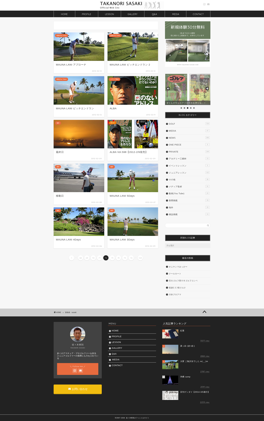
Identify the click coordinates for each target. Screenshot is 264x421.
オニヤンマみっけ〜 (178, 267)
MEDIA (175, 14)
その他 (188, 179)
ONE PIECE (188, 145)
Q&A (154, 14)
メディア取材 (188, 186)
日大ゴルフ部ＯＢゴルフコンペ (183, 281)
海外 (188, 207)
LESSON (109, 14)
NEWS (189, 138)
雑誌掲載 (188, 214)
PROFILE (86, 14)
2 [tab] (184, 108)
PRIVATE (189, 152)
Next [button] (207, 89)
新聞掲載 (188, 200)
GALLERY (133, 14)
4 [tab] (191, 108)
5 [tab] (194, 108)
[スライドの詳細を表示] (187, 89)
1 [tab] (181, 108)
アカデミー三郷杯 (188, 158)
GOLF (189, 124)
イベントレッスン (188, 165)
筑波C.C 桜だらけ (177, 288)
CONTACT (198, 14)
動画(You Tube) (188, 193)
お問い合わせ (79, 389)
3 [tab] (187, 108)
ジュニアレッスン (189, 172)
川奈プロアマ (175, 295)
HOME (64, 14)
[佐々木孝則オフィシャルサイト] (132, 8)
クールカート (175, 274)
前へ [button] (168, 89)
